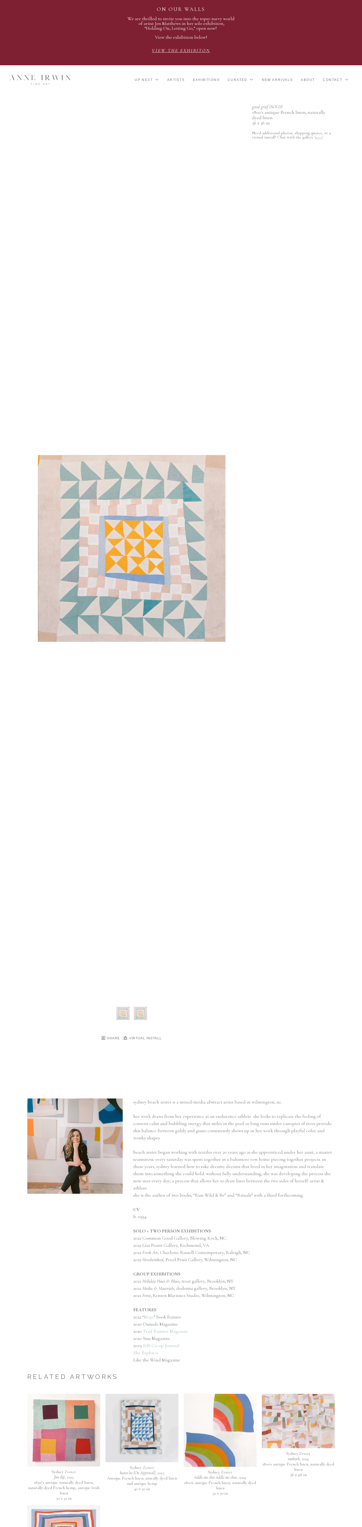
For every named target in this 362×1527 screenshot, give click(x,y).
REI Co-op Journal (161, 1345)
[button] (147, 80)
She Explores (145, 1353)
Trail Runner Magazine (165, 1331)
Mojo (149, 1317)
